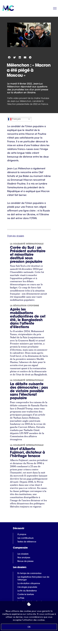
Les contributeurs (25, 538)
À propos (21, 534)
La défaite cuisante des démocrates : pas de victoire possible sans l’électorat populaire (29, 391)
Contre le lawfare (25, 594)
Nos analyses (23, 558)
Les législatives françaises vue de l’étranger (33, 578)
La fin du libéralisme (27, 591)
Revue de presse (25, 561)
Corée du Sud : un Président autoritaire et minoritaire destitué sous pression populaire (27, 255)
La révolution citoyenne (24, 306)
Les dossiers (22, 554)
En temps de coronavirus (29, 573)
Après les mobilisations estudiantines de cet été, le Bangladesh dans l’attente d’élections (27, 318)
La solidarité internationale (27, 244)
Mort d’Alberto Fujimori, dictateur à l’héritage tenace (27, 452)
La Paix (20, 598)
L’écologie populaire (27, 587)
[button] (29, 35)
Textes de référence (26, 542)
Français (16, 119)
